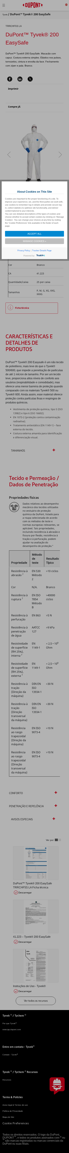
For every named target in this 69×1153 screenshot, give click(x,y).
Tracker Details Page (42, 250)
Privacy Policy (23, 250)
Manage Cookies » (34, 241)
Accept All (34, 233)
